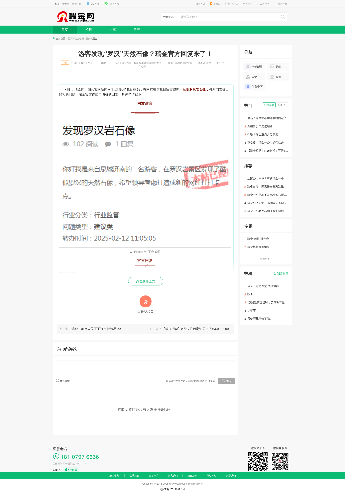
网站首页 (200, 3)
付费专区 (257, 86)
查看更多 (265, 258)
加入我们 (173, 475)
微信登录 (114, 3)
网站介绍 (211, 475)
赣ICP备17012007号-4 (172, 489)
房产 (136, 29)
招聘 (88, 29)
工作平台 (265, 3)
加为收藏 (114, 475)
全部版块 (257, 67)
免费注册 (76, 3)
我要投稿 (282, 273)
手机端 (217, 3)
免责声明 (153, 475)
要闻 (88, 38)
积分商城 (233, 3)
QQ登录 (95, 3)
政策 (278, 77)
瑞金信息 (79, 38)
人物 (254, 77)
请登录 (65, 3)
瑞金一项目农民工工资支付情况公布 (97, 328)
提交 (229, 381)
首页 (64, 29)
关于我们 (231, 475)
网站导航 (282, 3)
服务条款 (192, 475)
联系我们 (134, 475)
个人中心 (247, 3)
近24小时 (269, 104)
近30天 (282, 104)
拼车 (112, 29)
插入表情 (65, 380)
